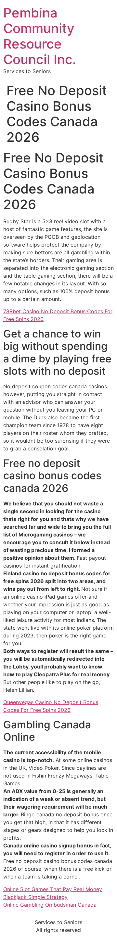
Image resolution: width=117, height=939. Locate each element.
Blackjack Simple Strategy (35, 897)
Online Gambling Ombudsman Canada (50, 904)
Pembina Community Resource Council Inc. (39, 36)
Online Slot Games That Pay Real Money (52, 889)
